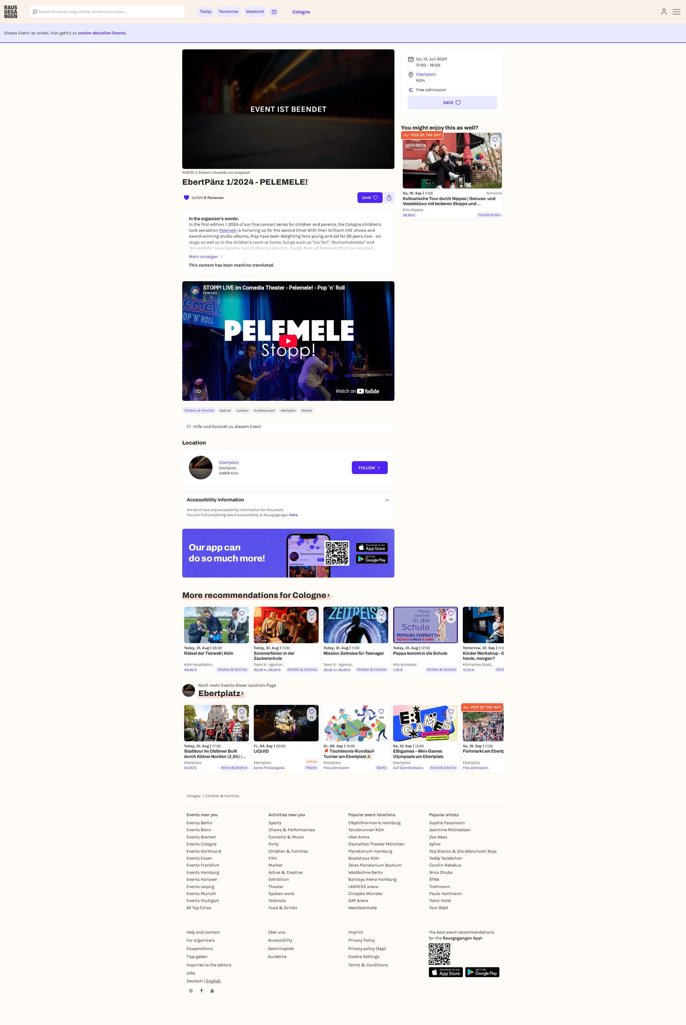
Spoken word (281, 893)
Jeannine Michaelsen (450, 829)
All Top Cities (199, 907)
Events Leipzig (200, 886)
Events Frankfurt (203, 865)
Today (205, 11)
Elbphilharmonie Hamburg (374, 822)
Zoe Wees (438, 836)
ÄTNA (434, 879)
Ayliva (435, 843)
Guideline (277, 956)
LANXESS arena (363, 886)
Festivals (277, 900)
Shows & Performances (292, 829)
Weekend (255, 11)
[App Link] (439, 954)
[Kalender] (274, 11)
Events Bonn (199, 829)
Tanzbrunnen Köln (366, 829)
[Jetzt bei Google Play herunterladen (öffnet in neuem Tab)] (372, 559)
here (293, 515)
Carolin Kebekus (445, 865)
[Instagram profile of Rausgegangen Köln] (191, 990)
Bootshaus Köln (363, 858)
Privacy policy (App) (367, 948)
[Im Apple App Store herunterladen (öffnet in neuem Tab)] (372, 547)
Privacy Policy (361, 940)
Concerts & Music (286, 836)
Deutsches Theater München (376, 843)
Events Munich (201, 893)
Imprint (355, 932)
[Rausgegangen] (10, 11)
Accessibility (280, 940)
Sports (275, 822)
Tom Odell (438, 907)
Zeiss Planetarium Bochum (375, 865)
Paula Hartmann (445, 893)
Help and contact (203, 932)
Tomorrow (228, 11)
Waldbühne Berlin (365, 872)
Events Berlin (199, 822)
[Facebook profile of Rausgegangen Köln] (201, 990)
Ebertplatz (426, 74)
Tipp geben (197, 956)
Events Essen (199, 858)
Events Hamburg (203, 872)
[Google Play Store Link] (482, 972)
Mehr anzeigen (203, 256)
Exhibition (279, 879)
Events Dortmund (204, 851)
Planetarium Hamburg (370, 851)
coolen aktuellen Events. (102, 32)
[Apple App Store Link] (446, 972)
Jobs (191, 972)
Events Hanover (202, 879)
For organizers (201, 940)
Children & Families (199, 410)
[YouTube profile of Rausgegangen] (212, 990)
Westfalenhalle (362, 907)
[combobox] (107, 11)
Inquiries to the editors (209, 964)
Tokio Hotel (440, 900)
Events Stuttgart (203, 900)
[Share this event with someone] (389, 197)
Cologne (193, 796)
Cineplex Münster (365, 893)
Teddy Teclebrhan (445, 858)
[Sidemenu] (676, 11)
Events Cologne (202, 843)
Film (273, 858)
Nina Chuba (441, 872)
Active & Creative (286, 872)
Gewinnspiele (281, 948)
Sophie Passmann (447, 822)
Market (275, 865)
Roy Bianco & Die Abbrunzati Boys (463, 851)
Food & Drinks (283, 907)
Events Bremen (201, 836)
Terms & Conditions (368, 964)
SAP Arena (358, 900)
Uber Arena (359, 836)
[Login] (664, 12)
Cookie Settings (363, 956)
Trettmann (439, 886)
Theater (276, 886)
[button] (452, 102)
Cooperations (200, 948)
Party (273, 843)
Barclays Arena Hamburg (372, 879)
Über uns (276, 932)
